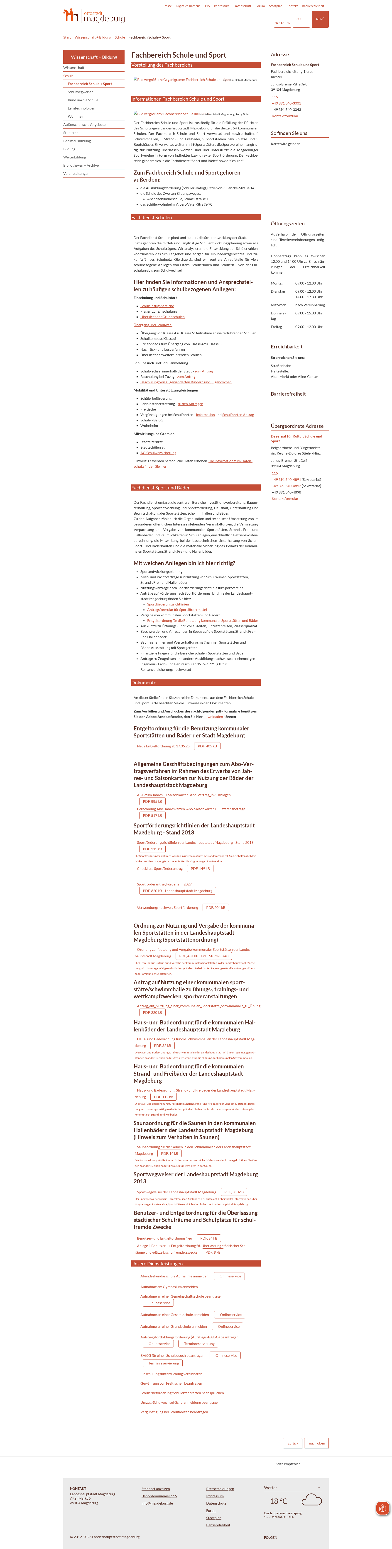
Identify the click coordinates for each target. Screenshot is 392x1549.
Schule (120, 37)
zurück (293, 1443)
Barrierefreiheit (313, 6)
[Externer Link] (238, 19)
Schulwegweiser (80, 92)
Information (205, 414)
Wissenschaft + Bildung (93, 37)
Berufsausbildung (77, 141)
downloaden (213, 716)
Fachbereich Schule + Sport (150, 37)
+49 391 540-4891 (286, 479)
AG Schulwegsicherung (158, 452)
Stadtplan (275, 6)
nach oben (317, 1443)
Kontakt (292, 6)
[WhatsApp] (323, 1463)
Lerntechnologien (81, 108)
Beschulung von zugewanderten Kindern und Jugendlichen (186, 382)
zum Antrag (204, 371)
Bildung (69, 149)
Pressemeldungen (220, 1488)
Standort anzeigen (156, 1488)
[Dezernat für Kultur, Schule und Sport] (298, 467)
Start (67, 37)
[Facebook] (312, 1463)
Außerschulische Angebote (84, 124)
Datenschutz (242, 6)
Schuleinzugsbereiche (157, 306)
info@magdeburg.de (157, 1503)
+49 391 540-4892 (286, 486)
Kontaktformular (284, 116)
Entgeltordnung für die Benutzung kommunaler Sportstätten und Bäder (202, 620)
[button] (196, 79)
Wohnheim (76, 116)
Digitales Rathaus (188, 6)
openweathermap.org (288, 1513)
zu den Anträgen (190, 403)
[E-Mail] (317, 1463)
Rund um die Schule (83, 100)
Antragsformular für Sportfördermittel (177, 609)
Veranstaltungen (76, 173)
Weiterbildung (74, 157)
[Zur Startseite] (94, 15)
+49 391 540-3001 (286, 103)
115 (207, 6)
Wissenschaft (73, 67)
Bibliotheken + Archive (81, 165)
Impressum (222, 6)
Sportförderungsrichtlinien (168, 604)
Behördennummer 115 (159, 1496)
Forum (260, 6)
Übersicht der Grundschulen (162, 316)
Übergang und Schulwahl (153, 325)
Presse (167, 6)
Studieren (70, 132)
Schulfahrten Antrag (238, 414)
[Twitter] (306, 1463)
